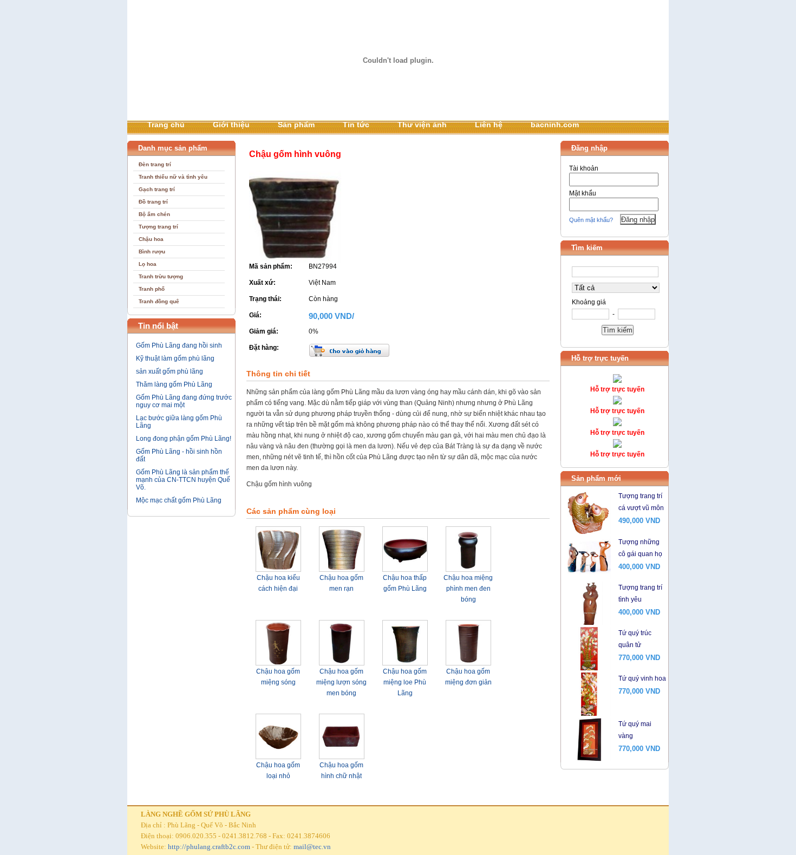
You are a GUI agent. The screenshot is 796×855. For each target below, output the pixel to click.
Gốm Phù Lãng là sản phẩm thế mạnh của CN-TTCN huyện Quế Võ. (183, 479)
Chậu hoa (151, 239)
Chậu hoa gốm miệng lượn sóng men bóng (341, 682)
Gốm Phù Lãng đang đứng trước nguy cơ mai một (184, 401)
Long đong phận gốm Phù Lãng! (183, 438)
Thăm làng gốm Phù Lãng (174, 384)
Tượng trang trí (158, 227)
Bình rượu (152, 251)
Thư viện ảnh (422, 124)
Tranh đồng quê (159, 301)
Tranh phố (152, 289)
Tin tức (356, 124)
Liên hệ (489, 124)
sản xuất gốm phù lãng (169, 371)
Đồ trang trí (153, 202)
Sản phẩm (296, 124)
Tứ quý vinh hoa (642, 678)
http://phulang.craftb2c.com (209, 847)
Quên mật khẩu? (591, 220)
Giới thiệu (231, 124)
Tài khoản (583, 168)
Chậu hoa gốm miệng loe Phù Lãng (405, 682)
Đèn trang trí (155, 164)
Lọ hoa (147, 264)
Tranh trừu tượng (161, 276)
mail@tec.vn (312, 847)
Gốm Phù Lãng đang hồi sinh (179, 345)
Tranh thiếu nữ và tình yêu (173, 177)
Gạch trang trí (157, 189)
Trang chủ (166, 124)
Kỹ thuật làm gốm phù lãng (175, 358)
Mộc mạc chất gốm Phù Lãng (178, 500)
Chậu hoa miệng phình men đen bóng (468, 588)
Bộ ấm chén (154, 214)
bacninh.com (555, 124)
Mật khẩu (582, 193)
